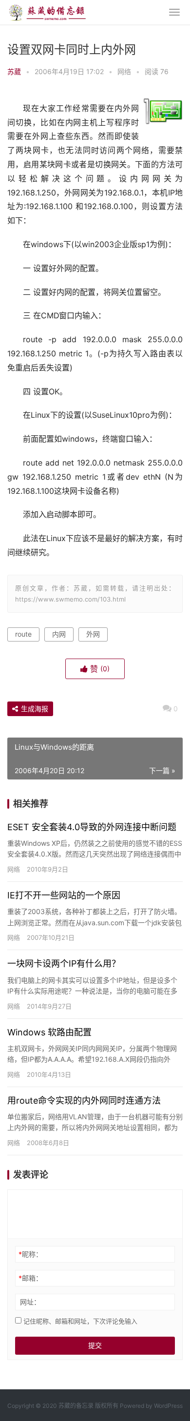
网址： (30, 1302)
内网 (59, 634)
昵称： (30, 1254)
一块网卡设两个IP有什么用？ (63, 963)
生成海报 (33, 708)
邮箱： (30, 1278)
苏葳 (14, 71)
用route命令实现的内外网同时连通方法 (84, 1100)
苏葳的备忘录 (76, 1405)
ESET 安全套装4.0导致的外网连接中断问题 (91, 827)
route (23, 634)
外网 (93, 634)
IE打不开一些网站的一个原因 (63, 895)
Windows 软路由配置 (49, 1032)
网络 (124, 71)
